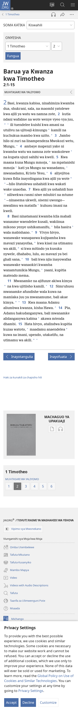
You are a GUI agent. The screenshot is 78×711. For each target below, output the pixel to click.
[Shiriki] (62, 14)
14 (60, 307)
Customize (48, 702)
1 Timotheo (12, 14)
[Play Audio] (53, 14)
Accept (11, 702)
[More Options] (72, 14)
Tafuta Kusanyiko (17, 562)
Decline (28, 702)
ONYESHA (13, 37)
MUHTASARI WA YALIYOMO (22, 479)
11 (9, 280)
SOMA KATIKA (14, 25)
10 (27, 259)
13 (24, 302)
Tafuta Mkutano (16, 555)
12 (52, 286)
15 (20, 324)
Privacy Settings (30, 690)
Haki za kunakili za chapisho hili (22, 377)
